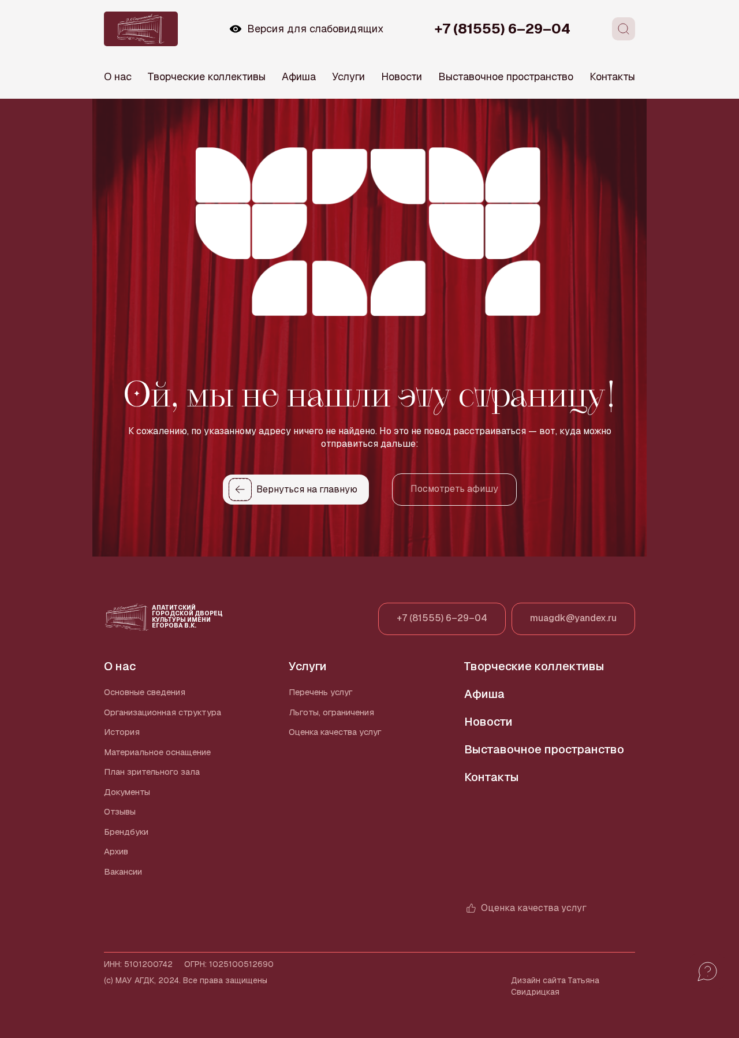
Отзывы (120, 811)
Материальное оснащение (157, 751)
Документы (127, 791)
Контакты (612, 76)
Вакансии (123, 871)
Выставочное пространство (505, 76)
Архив (116, 851)
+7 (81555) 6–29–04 (502, 29)
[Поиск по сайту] (623, 28)
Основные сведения (144, 691)
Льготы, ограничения (331, 712)
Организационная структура (162, 712)
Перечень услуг (321, 691)
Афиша (299, 76)
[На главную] (141, 29)
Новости (401, 76)
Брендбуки (126, 831)
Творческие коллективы (207, 76)
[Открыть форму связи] (707, 971)
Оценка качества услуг (335, 731)
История (122, 731)
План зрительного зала (152, 771)
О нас (118, 76)
